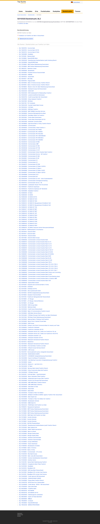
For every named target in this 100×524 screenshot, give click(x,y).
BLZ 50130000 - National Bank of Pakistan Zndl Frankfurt (34, 319)
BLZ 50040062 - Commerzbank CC (28, 160)
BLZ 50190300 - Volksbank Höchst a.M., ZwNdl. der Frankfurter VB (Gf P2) (38, 333)
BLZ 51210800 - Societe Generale (27, 417)
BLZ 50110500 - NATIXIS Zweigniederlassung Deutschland (34, 292)
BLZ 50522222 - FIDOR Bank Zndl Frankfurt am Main (33, 405)
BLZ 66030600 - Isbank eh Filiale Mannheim (30, 496)
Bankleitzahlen (67, 11)
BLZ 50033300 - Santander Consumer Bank (30, 121)
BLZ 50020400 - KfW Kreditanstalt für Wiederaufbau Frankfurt (35, 93)
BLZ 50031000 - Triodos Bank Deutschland (30, 117)
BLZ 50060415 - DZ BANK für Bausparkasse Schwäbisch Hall (35, 205)
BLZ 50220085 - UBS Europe (26, 350)
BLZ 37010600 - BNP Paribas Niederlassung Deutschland (34, 64)
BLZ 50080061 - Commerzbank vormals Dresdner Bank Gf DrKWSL (36, 254)
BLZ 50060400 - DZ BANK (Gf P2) (28, 197)
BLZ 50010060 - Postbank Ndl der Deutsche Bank (32, 72)
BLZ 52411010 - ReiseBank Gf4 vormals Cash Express (33, 474)
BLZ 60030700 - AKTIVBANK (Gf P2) (28, 492)
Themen (77, 11)
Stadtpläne (56, 11)
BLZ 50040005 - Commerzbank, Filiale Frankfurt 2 (32, 127)
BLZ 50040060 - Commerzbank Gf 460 (29, 156)
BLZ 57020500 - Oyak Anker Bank (28, 486)
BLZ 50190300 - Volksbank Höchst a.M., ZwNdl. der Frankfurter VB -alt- (37, 331)
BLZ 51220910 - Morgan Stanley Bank (29, 435)
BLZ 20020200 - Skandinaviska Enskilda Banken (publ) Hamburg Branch (38, 60)
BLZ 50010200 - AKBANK (25, 74)
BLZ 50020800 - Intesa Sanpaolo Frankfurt (30, 99)
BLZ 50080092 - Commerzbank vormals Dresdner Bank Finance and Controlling (40, 272)
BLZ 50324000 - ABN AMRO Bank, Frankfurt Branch (32, 382)
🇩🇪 (75, 2)
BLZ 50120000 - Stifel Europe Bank (28, 305)
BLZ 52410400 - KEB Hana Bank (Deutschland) (31, 470)
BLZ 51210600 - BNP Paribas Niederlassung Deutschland (33, 409)
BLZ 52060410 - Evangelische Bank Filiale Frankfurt (32, 464)
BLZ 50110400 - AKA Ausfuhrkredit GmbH (30, 290)
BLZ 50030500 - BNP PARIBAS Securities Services (32, 111)
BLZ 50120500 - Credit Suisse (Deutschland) (30, 309)
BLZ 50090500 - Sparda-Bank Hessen (29, 282)
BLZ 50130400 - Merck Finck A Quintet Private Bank (32, 321)
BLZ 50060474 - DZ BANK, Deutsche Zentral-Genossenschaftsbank (36, 227)
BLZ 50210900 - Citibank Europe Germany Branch (32, 347)
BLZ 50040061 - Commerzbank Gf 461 (29, 158)
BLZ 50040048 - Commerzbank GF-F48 (29, 148)
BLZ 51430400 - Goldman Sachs (27, 460)
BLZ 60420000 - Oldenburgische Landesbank (31, 494)
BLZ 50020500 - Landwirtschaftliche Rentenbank (32, 95)
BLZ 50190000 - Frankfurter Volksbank (29, 327)
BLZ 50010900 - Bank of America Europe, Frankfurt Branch (34, 82)
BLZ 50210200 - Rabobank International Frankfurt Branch (34, 339)
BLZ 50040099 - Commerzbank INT (28, 176)
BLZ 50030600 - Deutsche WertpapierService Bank (32, 113)
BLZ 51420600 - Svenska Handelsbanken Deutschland (33, 458)
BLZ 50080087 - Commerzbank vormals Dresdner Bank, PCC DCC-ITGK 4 (38, 264)
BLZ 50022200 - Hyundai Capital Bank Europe (31, 105)
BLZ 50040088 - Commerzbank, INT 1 (29, 174)
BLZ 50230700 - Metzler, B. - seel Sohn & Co (30, 364)
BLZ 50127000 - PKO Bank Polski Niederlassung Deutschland (35, 317)
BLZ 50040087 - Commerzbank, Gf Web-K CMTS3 (32, 172)
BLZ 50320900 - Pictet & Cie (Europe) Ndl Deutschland (33, 380)
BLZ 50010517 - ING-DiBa (25, 78)
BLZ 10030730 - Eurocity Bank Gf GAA (29, 52)
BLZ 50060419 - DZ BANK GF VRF (28, 213)
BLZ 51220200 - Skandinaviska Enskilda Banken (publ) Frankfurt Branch (37, 425)
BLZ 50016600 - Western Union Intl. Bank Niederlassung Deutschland (37, 86)
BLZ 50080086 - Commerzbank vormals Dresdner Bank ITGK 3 (35, 262)
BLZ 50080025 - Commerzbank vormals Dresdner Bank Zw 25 (35, 243)
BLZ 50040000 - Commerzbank (27, 125)
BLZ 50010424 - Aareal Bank (26, 76)
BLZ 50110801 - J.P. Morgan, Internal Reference (31, 301)
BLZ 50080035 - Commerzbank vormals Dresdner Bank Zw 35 (35, 246)
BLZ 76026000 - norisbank (26, 500)
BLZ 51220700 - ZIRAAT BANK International (30, 429)
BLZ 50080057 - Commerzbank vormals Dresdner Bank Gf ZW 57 (36, 250)
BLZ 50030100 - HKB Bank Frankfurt (28, 109)
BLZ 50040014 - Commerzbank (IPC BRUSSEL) (31, 137)
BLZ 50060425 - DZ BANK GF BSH (28, 225)
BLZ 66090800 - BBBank (25, 498)
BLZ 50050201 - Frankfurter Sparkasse (29, 186)
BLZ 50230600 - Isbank (25, 362)
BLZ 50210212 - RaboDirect (26, 341)
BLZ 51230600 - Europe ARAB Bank (28, 441)
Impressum (19, 513)
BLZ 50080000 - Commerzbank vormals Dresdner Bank (33, 239)
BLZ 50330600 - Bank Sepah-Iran (28, 396)
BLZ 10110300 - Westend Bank (27, 56)
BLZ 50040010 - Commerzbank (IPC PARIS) (30, 129)
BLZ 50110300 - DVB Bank (26, 286)
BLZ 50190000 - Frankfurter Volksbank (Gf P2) (31, 329)
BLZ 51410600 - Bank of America (27, 447)
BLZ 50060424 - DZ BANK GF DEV (28, 223)
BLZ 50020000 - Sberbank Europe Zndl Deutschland (32, 89)
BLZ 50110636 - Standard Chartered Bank (30, 294)
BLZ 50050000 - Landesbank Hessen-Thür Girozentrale (33, 184)
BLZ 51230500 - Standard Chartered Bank (30, 437)
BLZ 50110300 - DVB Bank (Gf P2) (28, 288)
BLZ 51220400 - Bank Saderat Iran (28, 427)
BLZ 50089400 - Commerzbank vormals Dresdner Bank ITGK (35, 280)
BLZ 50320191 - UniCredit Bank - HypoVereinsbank (32, 374)
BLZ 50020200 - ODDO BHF (26, 91)
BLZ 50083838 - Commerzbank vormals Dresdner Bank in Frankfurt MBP (38, 278)
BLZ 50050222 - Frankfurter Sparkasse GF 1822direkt (33, 188)
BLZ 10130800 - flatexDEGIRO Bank (28, 58)
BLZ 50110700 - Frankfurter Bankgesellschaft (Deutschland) (34, 297)
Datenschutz (20, 514)
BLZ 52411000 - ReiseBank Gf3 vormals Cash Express (33, 472)
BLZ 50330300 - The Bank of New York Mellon (31, 392)
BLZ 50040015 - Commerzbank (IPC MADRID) (31, 139)
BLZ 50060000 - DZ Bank (25, 193)
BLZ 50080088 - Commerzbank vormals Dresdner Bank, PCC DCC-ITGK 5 (38, 266)
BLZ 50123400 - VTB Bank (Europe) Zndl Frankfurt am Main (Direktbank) (38, 315)
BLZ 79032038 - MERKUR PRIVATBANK (29, 505)
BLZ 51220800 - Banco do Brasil (27, 431)
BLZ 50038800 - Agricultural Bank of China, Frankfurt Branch (35, 123)
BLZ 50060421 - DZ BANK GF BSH (28, 217)
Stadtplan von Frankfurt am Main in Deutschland (31, 35)
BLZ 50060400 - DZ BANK (26, 195)
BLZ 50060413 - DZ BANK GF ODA (28, 201)
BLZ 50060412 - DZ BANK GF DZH (28, 199)
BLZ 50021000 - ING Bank (26, 101)
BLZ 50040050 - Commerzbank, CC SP (29, 150)
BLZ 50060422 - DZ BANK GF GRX (28, 219)
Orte (36, 11)
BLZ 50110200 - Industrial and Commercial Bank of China (34, 284)
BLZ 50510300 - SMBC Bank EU (27, 403)
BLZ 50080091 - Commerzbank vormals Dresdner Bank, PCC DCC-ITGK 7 (38, 270)
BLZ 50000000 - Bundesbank (26, 70)
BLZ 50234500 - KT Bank (25, 366)
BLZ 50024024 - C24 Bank (26, 107)
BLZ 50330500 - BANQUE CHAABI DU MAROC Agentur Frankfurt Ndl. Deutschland (40, 394)
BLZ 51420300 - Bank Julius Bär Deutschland (30, 456)
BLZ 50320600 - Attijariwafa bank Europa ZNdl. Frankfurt (34, 378)
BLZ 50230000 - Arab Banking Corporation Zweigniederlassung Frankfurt (38, 360)
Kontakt (19, 516)
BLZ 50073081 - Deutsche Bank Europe (29, 237)
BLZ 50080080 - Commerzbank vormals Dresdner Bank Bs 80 (35, 258)
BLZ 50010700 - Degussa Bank (27, 80)
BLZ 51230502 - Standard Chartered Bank (30, 439)
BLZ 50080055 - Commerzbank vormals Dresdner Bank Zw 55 (35, 248)
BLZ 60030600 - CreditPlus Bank (27, 488)
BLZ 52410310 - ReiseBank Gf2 (27, 468)
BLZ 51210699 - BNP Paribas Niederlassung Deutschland (33, 413)
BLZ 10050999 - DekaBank (26, 54)
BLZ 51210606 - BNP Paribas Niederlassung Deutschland (33, 411)
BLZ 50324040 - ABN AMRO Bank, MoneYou (30, 384)
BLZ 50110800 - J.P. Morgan (26, 299)
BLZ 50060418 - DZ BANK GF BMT (28, 211)
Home (21, 11)
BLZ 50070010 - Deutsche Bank (27, 231)
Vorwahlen (28, 11)
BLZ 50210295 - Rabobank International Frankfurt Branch (34, 343)
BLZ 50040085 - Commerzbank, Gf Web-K (30, 168)
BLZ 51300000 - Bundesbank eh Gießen (29, 445)
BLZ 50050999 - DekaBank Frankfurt (28, 190)
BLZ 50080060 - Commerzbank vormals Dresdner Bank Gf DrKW (36, 252)
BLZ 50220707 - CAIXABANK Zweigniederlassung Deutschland (35, 356)
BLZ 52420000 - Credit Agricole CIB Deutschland (32, 476)
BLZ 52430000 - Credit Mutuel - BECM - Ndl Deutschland (34, 484)
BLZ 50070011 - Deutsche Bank (27, 233)
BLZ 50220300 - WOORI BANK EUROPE (29, 354)
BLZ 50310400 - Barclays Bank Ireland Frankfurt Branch (33, 368)
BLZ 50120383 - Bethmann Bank (27, 307)
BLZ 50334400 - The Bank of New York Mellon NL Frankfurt (34, 398)
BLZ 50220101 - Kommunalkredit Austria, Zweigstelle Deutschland (36, 352)
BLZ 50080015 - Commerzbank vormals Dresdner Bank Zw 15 (35, 241)
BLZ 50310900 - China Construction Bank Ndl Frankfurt (33, 370)
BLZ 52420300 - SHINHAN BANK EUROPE (30, 478)
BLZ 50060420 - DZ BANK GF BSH (28, 215)
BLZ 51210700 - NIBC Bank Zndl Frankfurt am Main (32, 415)
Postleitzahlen (45, 11)
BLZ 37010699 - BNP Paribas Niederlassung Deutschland (34, 66)
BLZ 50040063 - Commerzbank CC (28, 162)
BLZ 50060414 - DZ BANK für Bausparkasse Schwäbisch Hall (35, 203)
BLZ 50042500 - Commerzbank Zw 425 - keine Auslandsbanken (36, 178)
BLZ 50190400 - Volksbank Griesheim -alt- (30, 335)
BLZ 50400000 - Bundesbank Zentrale (29, 401)
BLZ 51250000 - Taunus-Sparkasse (28, 443)
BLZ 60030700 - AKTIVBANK (26, 490)
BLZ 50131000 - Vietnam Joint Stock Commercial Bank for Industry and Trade (39, 325)
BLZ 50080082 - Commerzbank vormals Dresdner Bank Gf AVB (35, 260)
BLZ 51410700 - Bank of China (27, 449)
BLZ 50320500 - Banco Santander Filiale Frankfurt (32, 376)
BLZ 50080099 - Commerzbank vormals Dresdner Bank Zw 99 (35, 274)
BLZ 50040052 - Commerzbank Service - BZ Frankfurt (33, 154)
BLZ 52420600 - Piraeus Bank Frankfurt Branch (31, 480)
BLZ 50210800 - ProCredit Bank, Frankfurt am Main (32, 345)
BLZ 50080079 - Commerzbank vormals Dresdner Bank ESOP (35, 256)
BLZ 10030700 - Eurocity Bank (27, 48)
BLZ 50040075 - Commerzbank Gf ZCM (29, 164)
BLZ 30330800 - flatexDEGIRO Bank (28, 62)
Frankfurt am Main (23, 23)
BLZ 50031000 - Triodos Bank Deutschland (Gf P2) (32, 119)
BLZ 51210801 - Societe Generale (27, 419)
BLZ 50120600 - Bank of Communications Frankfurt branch (34, 311)
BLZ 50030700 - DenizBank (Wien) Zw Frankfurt (31, 115)
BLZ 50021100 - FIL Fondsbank (27, 103)
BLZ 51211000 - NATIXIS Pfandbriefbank (29, 423)
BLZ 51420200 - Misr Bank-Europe (28, 454)
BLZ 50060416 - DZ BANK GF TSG (28, 207)
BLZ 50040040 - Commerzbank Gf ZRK (29, 146)
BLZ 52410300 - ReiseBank (26, 466)
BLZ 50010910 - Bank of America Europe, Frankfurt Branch (34, 84)
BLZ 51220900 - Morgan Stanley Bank (29, 433)
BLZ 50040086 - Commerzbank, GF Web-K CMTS (32, 170)
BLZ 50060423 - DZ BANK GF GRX (28, 221)
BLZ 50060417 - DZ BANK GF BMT (28, 209)
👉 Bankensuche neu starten (25, 38)
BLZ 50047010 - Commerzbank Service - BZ (30, 182)
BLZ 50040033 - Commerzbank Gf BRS (29, 142)
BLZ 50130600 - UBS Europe (26, 323)
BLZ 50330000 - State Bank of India (28, 386)
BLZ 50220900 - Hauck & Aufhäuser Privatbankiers (32, 358)
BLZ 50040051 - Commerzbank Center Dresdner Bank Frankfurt (35, 152)
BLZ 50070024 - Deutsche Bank (27, 235)
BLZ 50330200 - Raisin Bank (26, 388)
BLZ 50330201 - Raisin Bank (26, 390)
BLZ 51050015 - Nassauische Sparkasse (29, 407)
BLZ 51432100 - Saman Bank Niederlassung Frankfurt (33, 462)
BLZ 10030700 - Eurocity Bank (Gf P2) (29, 50)
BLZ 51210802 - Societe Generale (27, 421)
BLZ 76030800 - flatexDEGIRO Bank (28, 502)
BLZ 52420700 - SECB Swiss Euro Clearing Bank (31, 482)
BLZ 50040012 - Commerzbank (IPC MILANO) (31, 133)
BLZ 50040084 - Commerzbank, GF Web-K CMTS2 (32, 166)
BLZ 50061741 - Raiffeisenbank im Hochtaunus (31, 229)
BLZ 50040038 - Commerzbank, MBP (29, 144)
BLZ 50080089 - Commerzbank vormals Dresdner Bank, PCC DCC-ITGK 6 (38, 268)
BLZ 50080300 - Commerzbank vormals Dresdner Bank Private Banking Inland (39, 276)
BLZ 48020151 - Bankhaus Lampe (27, 68)
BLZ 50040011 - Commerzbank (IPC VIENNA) (31, 131)
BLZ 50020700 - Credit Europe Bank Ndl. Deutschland (33, 97)
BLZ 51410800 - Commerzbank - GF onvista (30, 451)
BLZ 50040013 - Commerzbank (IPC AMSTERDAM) (32, 135)
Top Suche (21, 2)
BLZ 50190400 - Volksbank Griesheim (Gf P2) (31, 337)
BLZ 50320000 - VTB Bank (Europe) (28, 372)
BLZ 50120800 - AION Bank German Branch (30, 313)
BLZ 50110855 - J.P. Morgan (26, 303)
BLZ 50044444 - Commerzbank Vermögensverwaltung (33, 180)
